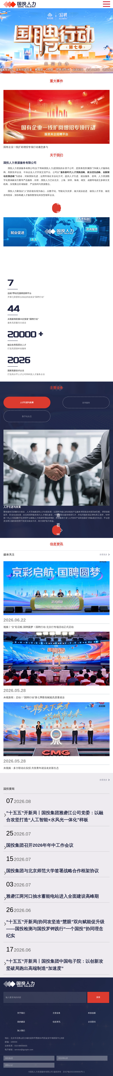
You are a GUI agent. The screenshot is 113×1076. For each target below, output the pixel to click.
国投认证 (9, 1065)
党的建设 (21, 1022)
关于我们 (21, 1013)
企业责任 (92, 1022)
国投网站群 (63, 1058)
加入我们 (21, 1030)
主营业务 (56, 1013)
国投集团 (9, 1058)
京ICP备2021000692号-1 (73, 1072)
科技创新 (92, 1013)
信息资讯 (56, 1022)
